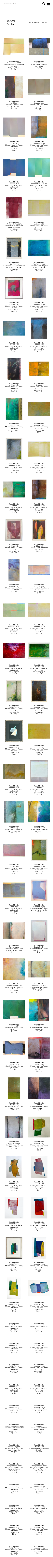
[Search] (43, 3)
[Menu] (48, 4)
